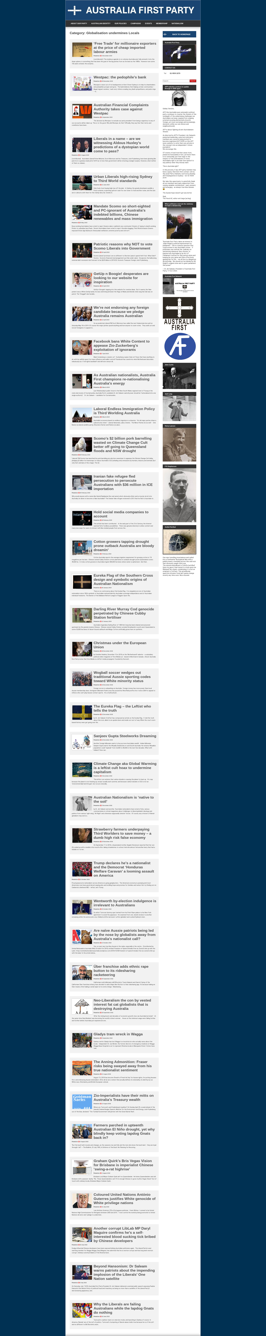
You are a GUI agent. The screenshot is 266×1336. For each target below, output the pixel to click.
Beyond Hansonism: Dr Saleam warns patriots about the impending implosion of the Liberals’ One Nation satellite (124, 1272)
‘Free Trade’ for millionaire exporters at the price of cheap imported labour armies (125, 47)
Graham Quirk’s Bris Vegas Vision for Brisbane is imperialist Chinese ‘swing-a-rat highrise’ (123, 1165)
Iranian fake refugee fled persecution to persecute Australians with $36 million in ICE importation (123, 482)
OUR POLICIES (121, 23)
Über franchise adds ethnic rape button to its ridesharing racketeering (121, 970)
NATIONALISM (177, 23)
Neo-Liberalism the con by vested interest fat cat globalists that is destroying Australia (122, 1004)
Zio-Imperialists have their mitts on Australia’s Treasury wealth (124, 1097)
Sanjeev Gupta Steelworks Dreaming (125, 736)
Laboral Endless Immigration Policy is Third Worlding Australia (124, 411)
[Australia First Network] (179, 286)
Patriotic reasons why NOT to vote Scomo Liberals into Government (123, 246)
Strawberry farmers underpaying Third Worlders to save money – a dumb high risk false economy (122, 833)
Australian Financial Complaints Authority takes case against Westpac (121, 109)
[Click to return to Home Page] (179, 37)
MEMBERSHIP (161, 23)
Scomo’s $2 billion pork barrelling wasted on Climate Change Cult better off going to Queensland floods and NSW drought (123, 444)
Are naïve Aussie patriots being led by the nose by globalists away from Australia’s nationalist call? (125, 934)
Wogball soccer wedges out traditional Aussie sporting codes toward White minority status (122, 676)
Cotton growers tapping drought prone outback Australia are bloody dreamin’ (124, 546)
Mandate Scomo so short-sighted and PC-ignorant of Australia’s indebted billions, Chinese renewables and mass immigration (123, 212)
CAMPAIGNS (136, 23)
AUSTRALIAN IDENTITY (100, 23)
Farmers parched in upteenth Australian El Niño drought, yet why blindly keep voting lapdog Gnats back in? (124, 1131)
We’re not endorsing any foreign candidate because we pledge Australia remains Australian (121, 311)
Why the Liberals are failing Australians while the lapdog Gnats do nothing (124, 1308)
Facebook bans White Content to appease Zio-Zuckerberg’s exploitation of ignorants (122, 345)
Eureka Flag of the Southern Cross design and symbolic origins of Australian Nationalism (123, 579)
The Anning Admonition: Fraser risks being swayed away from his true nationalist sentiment (123, 1066)
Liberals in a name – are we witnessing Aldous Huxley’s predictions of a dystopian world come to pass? (121, 145)
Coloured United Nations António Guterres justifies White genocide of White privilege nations (125, 1198)
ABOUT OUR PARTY (79, 23)
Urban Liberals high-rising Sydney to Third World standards (123, 179)
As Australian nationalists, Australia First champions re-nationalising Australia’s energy (124, 379)
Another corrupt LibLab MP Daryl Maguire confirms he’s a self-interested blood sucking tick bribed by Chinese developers (125, 1234)
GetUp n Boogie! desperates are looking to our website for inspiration (121, 278)
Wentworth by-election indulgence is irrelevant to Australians (125, 903)
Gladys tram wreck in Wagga (118, 1034)
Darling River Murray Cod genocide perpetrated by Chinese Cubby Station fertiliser (124, 613)
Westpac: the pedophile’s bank (120, 77)
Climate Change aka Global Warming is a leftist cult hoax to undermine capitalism (125, 768)
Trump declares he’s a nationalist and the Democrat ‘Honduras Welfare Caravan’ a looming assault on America (124, 869)
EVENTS (148, 23)
